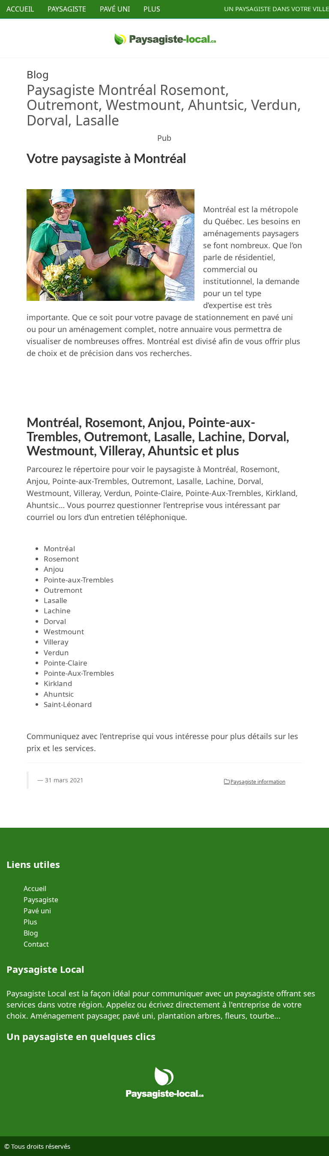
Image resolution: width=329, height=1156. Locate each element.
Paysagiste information (257, 781)
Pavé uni (37, 910)
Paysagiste (41, 899)
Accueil (35, 888)
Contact (36, 944)
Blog (31, 933)
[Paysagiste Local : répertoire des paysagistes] (164, 37)
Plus (30, 922)
